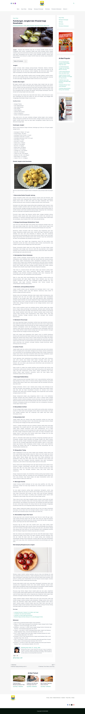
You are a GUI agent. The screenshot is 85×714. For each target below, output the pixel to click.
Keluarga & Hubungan (38, 9)
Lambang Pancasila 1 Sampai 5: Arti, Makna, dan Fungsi (26, 612)
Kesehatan (41, 25)
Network (65, 9)
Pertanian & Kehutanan (56, 9)
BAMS (46, 711)
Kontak (51, 697)
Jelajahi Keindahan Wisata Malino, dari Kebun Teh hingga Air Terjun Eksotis (65, 76)
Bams (18, 9)
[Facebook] (11, 3)
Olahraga (30, 9)
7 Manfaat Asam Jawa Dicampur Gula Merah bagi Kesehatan (64, 81)
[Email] (73, 704)
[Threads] (15, 3)
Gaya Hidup (23, 9)
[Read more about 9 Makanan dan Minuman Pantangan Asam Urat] (33, 678)
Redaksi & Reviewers (57, 697)
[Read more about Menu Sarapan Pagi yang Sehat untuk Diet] (47, 678)
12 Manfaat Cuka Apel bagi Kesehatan (22, 613)
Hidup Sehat (37, 25)
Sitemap (72, 697)
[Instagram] (17, 655)
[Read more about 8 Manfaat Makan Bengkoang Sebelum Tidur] (19, 678)
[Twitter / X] (13, 3)
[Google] (14, 655)
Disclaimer (63, 697)
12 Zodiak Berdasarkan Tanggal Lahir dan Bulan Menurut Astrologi (64, 68)
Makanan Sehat (46, 25)
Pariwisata (47, 9)
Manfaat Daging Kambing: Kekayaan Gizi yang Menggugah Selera (28, 616)
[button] (73, 3)
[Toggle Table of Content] (25, 61)
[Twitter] (15, 655)
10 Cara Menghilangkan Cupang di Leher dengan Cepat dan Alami (64, 63)
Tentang (47, 697)
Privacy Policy (68, 697)
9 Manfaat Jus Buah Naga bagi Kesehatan (23, 615)
